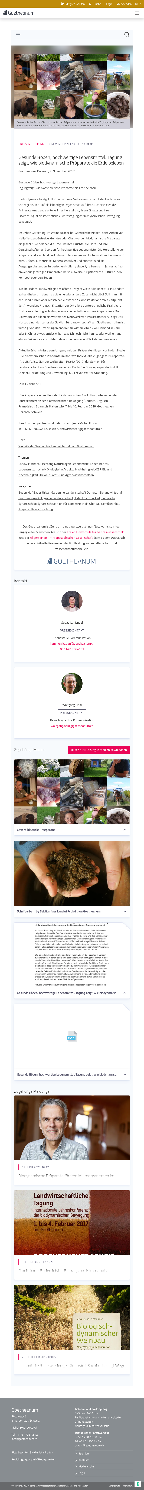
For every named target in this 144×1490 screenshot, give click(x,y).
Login (109, 4)
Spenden (126, 4)
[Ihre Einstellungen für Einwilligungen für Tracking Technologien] (138, 1484)
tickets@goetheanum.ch (89, 1445)
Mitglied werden (75, 4)
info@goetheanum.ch (24, 1439)
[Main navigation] (137, 13)
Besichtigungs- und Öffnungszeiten (33, 1459)
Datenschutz (114, 1485)
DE (137, 4)
